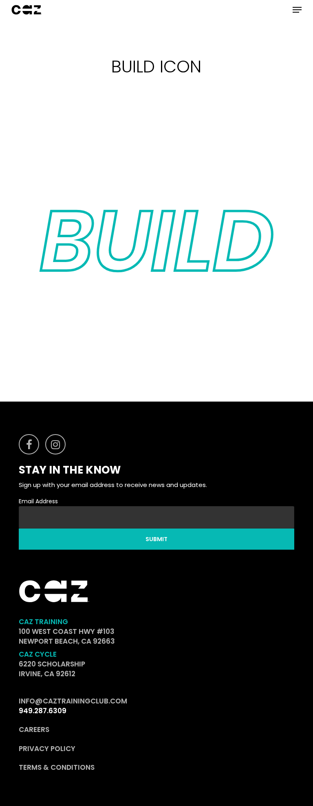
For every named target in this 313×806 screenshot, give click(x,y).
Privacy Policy (47, 749)
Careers (34, 729)
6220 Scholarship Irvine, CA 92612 (52, 669)
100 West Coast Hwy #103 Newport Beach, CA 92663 (67, 636)
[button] (297, 10)
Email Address (38, 501)
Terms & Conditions (57, 767)
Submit (156, 539)
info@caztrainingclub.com (73, 701)
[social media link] (29, 444)
